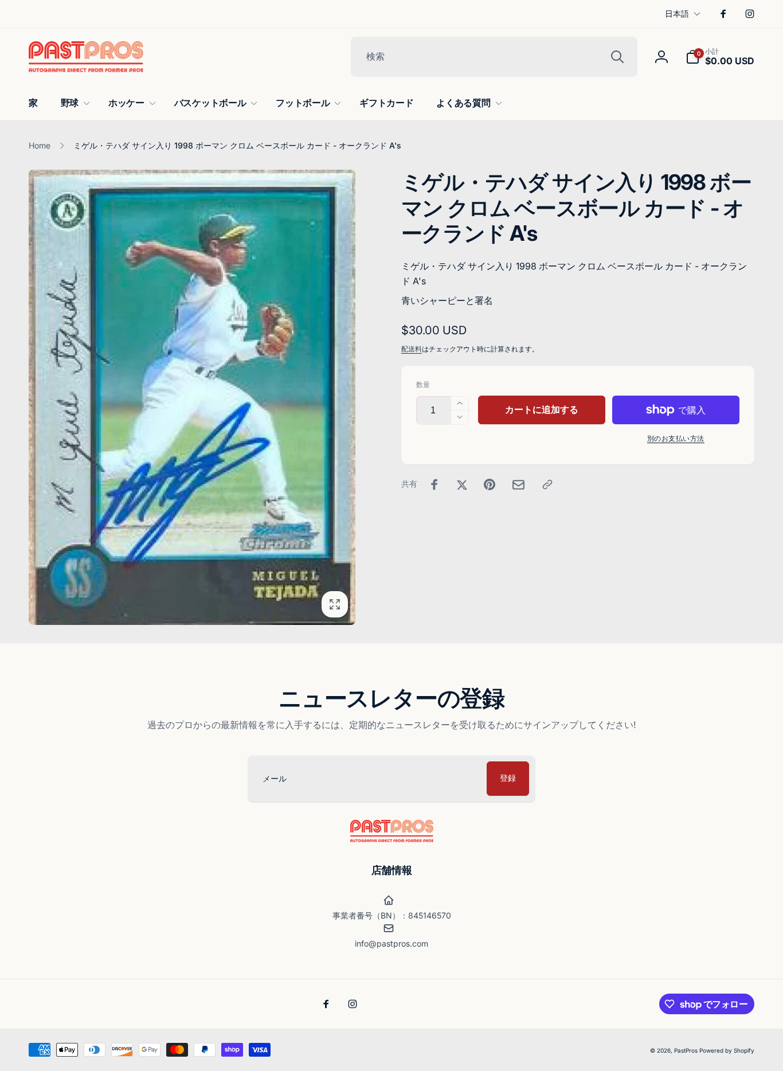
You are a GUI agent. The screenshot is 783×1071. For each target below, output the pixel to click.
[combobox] (494, 57)
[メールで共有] (518, 485)
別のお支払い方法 (675, 438)
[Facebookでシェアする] (434, 484)
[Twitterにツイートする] (462, 484)
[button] (720, 56)
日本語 (677, 13)
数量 (423, 384)
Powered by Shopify (726, 1050)
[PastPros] (391, 839)
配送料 (411, 349)
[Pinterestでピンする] (489, 484)
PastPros (686, 1050)
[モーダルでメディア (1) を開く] (192, 397)
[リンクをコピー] (547, 484)
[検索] (617, 56)
